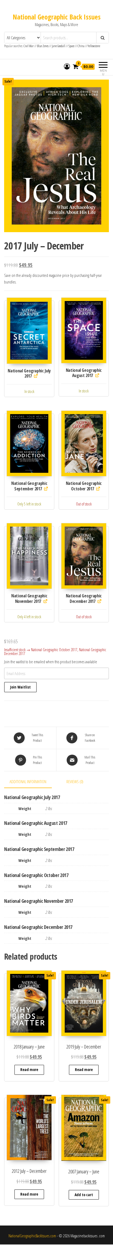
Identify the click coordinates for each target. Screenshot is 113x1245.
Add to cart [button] (84, 1194)
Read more (29, 1069)
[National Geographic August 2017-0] (83, 330)
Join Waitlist (20, 687)
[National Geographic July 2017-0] (29, 330)
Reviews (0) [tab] (74, 781)
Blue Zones (43, 46)
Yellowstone (94, 46)
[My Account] (67, 66)
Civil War (29, 46)
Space (71, 46)
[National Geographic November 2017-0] (29, 556)
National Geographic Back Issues (57, 16)
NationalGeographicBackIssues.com (32, 1235)
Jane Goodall (58, 46)
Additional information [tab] (28, 781)
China (81, 46)
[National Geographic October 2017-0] (83, 443)
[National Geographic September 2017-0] (29, 443)
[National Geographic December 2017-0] (83, 556)
